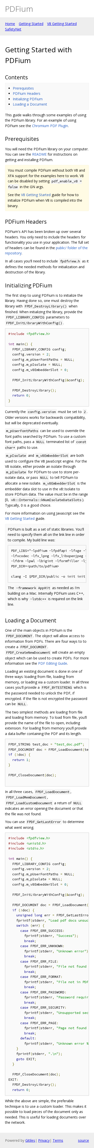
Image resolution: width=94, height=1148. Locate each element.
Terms (58, 1140)
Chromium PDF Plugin (50, 125)
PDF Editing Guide (52, 663)
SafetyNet (13, 29)
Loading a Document (30, 104)
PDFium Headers (26, 93)
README (39, 154)
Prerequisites (23, 88)
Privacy (44, 1140)
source (83, 1140)
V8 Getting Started (62, 23)
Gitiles (30, 1140)
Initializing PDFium (28, 99)
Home (10, 23)
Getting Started (31, 23)
